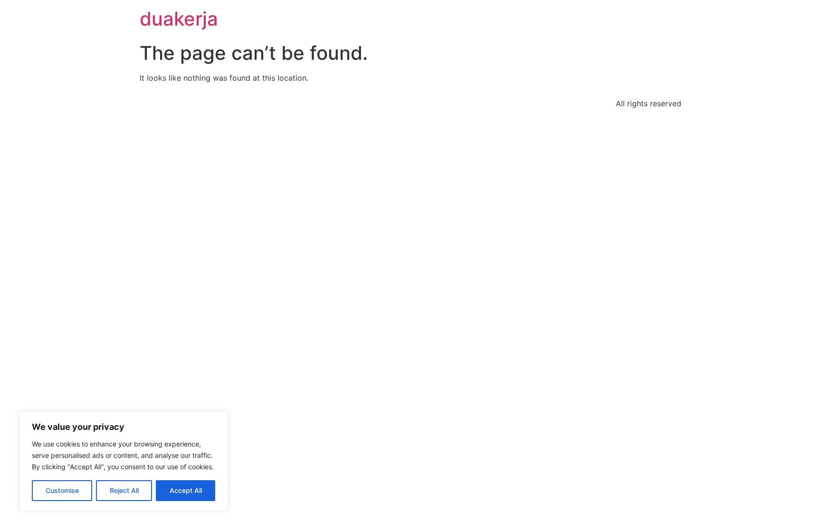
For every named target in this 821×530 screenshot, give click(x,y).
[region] (123, 461)
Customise (62, 490)
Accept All (186, 490)
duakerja (179, 18)
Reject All (124, 490)
